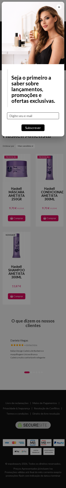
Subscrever (33, 128)
